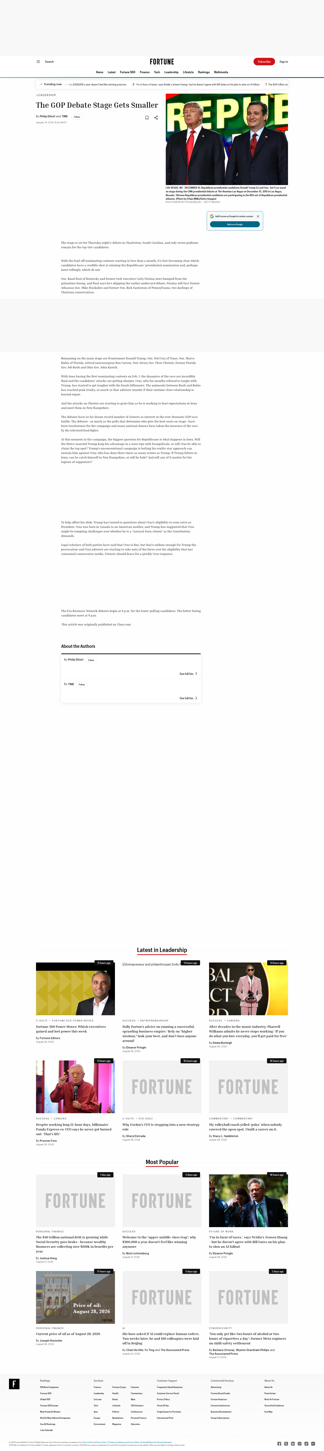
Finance (145, 72)
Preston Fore (48, 1141)
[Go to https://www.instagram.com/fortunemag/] (300, 1444)
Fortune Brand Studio (220, 1393)
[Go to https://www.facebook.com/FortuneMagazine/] (279, 1444)
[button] (99, 72)
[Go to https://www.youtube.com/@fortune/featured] (313, 1444)
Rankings (204, 72)
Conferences (136, 1411)
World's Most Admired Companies (55, 1417)
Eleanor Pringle (136, 1047)
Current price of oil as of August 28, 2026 (68, 1334)
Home (99, 72)
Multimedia (221, 72)
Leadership (171, 72)
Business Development (221, 1411)
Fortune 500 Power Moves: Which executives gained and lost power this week (71, 1028)
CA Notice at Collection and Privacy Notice (123, 1442)
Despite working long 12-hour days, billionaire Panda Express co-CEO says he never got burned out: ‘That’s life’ (74, 1129)
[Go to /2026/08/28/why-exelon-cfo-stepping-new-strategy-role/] (161, 1086)
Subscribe (264, 61)
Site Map (268, 1411)
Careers (233, 1021)
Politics (115, 1411)
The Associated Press (174, 1350)
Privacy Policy (163, 1399)
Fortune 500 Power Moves (73, 1021)
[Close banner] (258, 216)
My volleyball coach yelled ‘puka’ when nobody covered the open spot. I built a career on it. (245, 1126)
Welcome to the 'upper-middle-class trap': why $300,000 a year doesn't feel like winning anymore (159, 1242)
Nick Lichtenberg (137, 1253)
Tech (157, 72)
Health (115, 1393)
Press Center (270, 1393)
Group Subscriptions (220, 1417)
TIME (65, 116)
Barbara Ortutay (224, 1350)
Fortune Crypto (119, 1387)
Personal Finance (50, 1231)
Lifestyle (188, 72)
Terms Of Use (163, 1405)
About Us (268, 1387)
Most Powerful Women (50, 1411)
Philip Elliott (47, 116)
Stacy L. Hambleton (226, 1136)
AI (123, 1328)
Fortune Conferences (220, 1405)
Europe (97, 1417)
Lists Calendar (46, 1430)
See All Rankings (47, 1424)
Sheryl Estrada (136, 1136)
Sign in (284, 61)
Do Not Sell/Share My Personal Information (156, 1442)
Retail (115, 1399)
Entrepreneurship (154, 1021)
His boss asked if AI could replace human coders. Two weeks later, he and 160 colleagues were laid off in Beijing (161, 1338)
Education (135, 1424)
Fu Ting (149, 1350)
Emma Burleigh (222, 1043)
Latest (112, 72)
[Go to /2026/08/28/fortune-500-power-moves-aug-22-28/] (75, 989)
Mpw (133, 1399)
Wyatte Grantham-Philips (252, 1350)
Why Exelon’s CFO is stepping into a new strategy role (161, 1126)
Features (135, 1387)
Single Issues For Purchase (169, 1411)
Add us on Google (235, 224)
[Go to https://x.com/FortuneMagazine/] (286, 1444)
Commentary (219, 1119)
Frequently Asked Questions (169, 1387)
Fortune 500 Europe (49, 1405)
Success (129, 1021)
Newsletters (117, 1417)
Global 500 (45, 1399)
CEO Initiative (137, 1405)
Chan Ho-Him (134, 1350)
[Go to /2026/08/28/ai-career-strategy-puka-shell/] (248, 1086)
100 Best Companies (49, 1387)
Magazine (116, 1424)
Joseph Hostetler (51, 1341)
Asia (96, 1411)
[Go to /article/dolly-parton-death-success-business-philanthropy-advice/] (161, 989)
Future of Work (221, 1231)
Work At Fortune (271, 1399)
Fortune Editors (50, 1038)
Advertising (216, 1387)
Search (49, 61)
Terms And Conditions (274, 1405)
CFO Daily (146, 1119)
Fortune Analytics (219, 1399)
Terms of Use (87, 1442)
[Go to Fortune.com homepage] (162, 62)
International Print (165, 1417)
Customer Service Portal (168, 1393)
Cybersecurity (220, 1328)
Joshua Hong (48, 1258)
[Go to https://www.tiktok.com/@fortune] (306, 1444)
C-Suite (42, 1021)
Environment (99, 1424)
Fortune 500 (127, 72)
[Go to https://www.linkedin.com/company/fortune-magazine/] (293, 1444)
